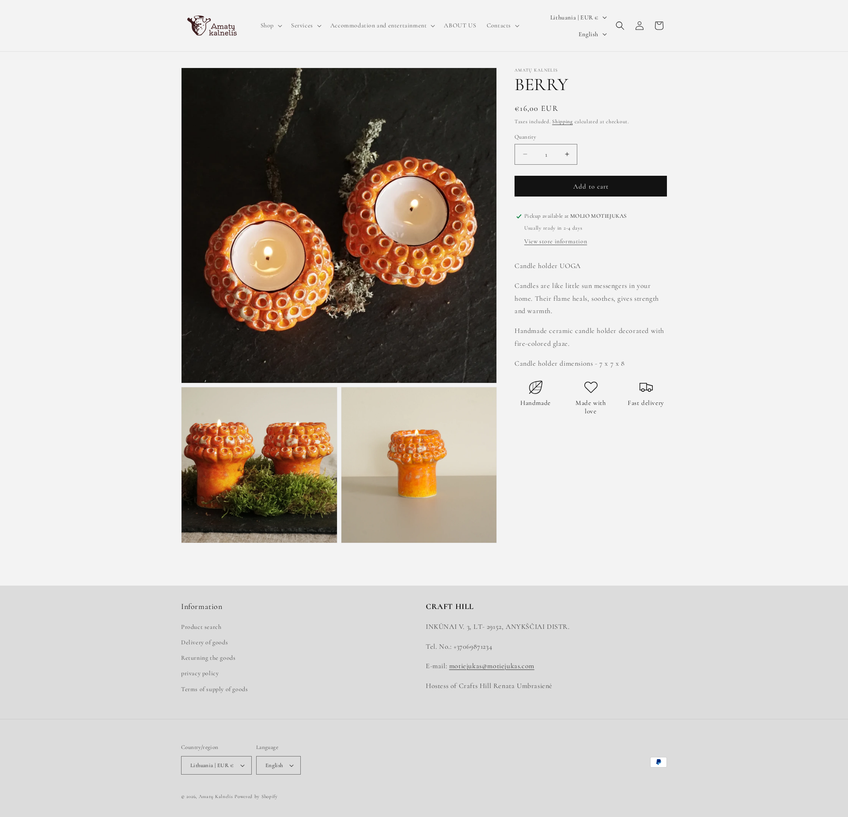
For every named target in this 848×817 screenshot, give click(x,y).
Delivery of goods (204, 642)
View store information (555, 241)
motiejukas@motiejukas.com (491, 666)
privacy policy (200, 673)
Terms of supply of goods (214, 689)
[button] (270, 25)
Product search (201, 627)
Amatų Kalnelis (216, 796)
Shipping (562, 121)
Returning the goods (208, 658)
